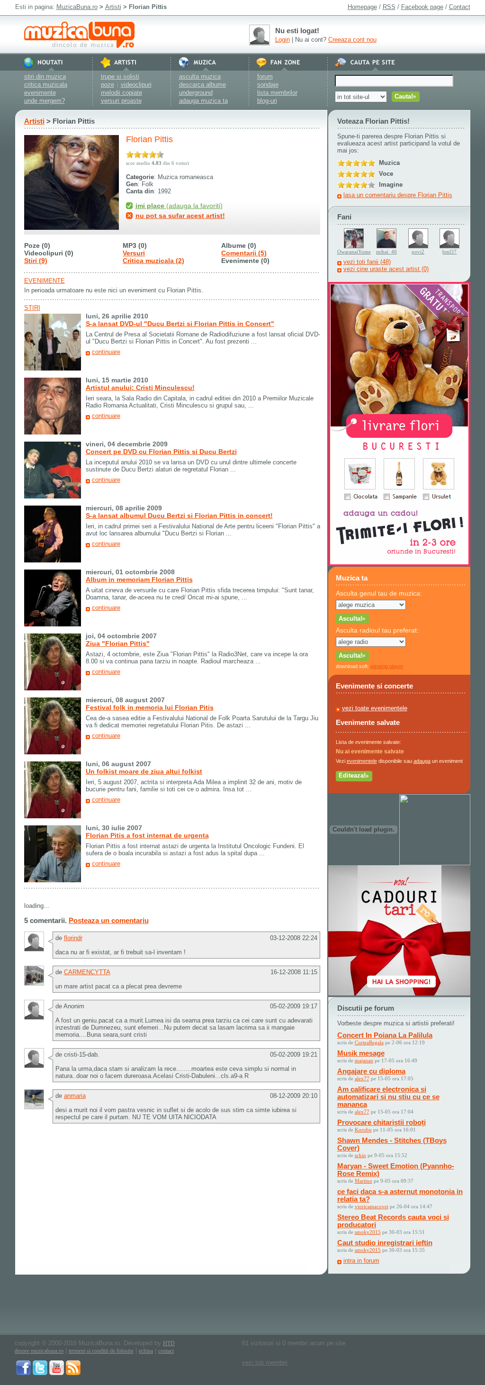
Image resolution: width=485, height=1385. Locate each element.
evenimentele (362, 761)
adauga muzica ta (203, 100)
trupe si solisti (120, 76)
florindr (73, 937)
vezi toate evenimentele (374, 708)
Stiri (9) (35, 260)
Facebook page (422, 6)
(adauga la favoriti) (179, 205)
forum (265, 76)
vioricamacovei (371, 1206)
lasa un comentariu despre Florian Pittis (397, 195)
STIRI (32, 307)
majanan (364, 1060)
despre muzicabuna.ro (39, 1351)
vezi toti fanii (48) (367, 261)
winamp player (387, 666)
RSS (389, 6)
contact (166, 1351)
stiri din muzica (45, 76)
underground (196, 92)
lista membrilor (277, 92)
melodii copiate (121, 92)
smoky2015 (368, 1232)
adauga (422, 761)
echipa (146, 1351)
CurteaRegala (369, 1042)
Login (282, 39)
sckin (360, 1155)
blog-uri (267, 100)
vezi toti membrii (264, 1362)
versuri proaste (121, 100)
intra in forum (361, 1260)
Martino (363, 1181)
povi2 (418, 251)
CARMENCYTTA (87, 972)
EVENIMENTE (44, 280)
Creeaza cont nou (352, 39)
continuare (106, 351)
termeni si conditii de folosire (101, 1351)
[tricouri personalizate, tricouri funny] (434, 863)
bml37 (449, 251)
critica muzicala (45, 84)
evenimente (40, 92)
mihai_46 (386, 251)
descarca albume (202, 84)
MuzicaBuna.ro (77, 6)
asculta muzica (200, 76)
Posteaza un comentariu (109, 920)
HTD (169, 1343)
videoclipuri (136, 84)
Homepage (362, 6)
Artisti (113, 6)
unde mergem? (44, 100)
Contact (459, 6)
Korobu (363, 1129)
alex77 (362, 1078)
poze (107, 84)
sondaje (267, 84)
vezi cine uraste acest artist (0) (386, 268)
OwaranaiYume (354, 251)
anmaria (75, 1095)
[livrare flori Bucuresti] (399, 564)
